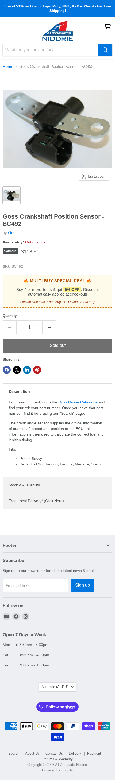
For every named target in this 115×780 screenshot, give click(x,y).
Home (8, 66)
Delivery (75, 753)
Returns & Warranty (57, 759)
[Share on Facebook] (7, 370)
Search (13, 753)
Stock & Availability (24, 485)
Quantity (10, 316)
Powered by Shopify (57, 770)
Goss (13, 232)
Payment (94, 753)
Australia (54, 687)
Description (19, 391)
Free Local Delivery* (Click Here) (36, 501)
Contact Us (54, 753)
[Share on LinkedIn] (27, 370)
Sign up (82, 585)
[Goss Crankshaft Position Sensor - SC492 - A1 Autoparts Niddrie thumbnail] (11, 195)
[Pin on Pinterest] (37, 370)
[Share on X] (17, 370)
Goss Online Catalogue (78, 402)
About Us (32, 753)
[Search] (105, 50)
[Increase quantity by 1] (49, 327)
